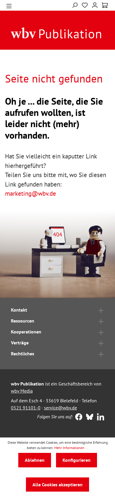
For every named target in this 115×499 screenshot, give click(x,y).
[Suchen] (75, 4)
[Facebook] (77, 417)
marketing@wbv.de (30, 193)
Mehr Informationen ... (71, 447)
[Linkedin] (99, 417)
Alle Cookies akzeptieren (57, 484)
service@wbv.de (60, 408)
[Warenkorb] (105, 5)
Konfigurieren (77, 460)
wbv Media (22, 391)
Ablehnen (35, 460)
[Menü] (9, 5)
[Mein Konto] (95, 4)
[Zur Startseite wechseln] (56, 32)
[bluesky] (88, 417)
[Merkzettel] (85, 5)
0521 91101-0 (25, 408)
